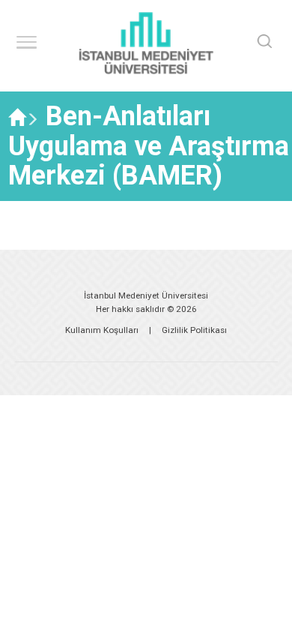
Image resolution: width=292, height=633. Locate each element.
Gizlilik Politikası (194, 330)
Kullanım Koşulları (102, 330)
